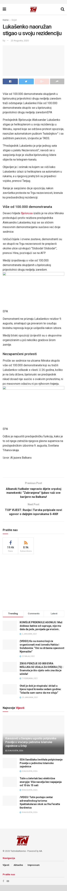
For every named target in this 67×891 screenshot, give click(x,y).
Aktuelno (18, 865)
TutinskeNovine (18, 851)
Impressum (33, 865)
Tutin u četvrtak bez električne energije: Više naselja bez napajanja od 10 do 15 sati (41, 782)
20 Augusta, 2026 (15, 751)
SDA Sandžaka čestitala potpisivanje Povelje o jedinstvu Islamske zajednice (41, 763)
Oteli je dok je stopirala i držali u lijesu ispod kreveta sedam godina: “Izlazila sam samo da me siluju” (40, 689)
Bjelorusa (27, 213)
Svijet (14, 20)
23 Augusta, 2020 (20, 40)
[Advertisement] (33, 582)
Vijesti (6, 865)
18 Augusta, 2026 (29, 790)
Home (6, 20)
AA (40, 851)
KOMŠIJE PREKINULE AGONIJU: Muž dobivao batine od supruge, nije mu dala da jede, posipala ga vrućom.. (41, 626)
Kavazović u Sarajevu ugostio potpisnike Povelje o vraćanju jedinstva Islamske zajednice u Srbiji (30, 742)
